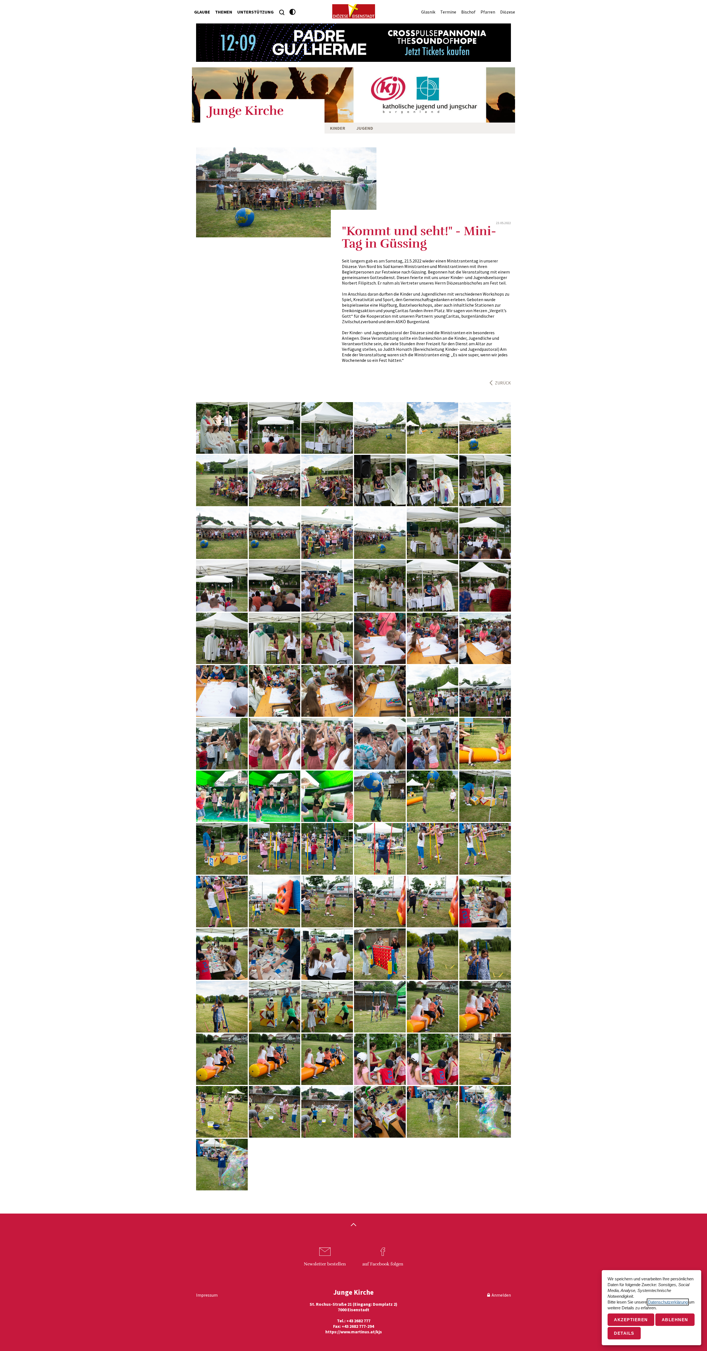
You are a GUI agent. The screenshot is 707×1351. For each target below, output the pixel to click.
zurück (503, 383)
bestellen (325, 1264)
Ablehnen (675, 1319)
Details (624, 1333)
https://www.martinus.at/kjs (353, 1331)
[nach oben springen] (353, 1225)
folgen (382, 1264)
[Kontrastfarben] (292, 12)
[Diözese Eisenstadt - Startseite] (353, 11)
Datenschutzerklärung (668, 1302)
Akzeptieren (631, 1319)
